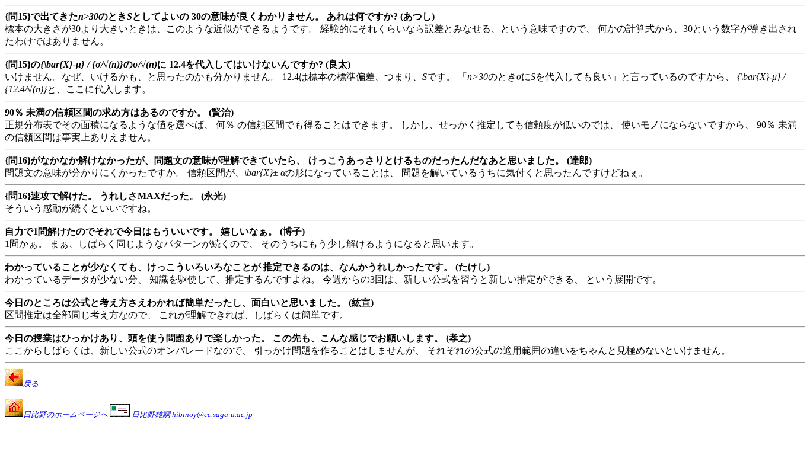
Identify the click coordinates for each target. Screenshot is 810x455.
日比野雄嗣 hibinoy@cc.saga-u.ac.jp (191, 414)
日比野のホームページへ (66, 414)
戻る (31, 383)
